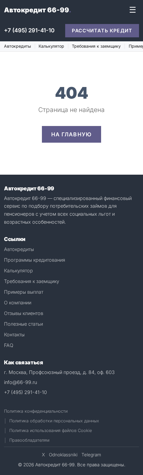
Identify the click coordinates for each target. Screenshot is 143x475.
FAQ (8, 345)
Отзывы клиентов (23, 313)
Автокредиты (17, 46)
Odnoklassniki (63, 454)
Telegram (91, 454)
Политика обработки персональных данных (54, 420)
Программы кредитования (34, 260)
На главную (71, 134)
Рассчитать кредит (102, 30)
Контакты (14, 334)
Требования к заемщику (96, 46)
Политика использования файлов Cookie (50, 430)
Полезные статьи (23, 324)
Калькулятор (51, 46)
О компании (17, 302)
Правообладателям (29, 440)
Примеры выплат (23, 292)
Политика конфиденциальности (36, 411)
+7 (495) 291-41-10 (29, 30)
